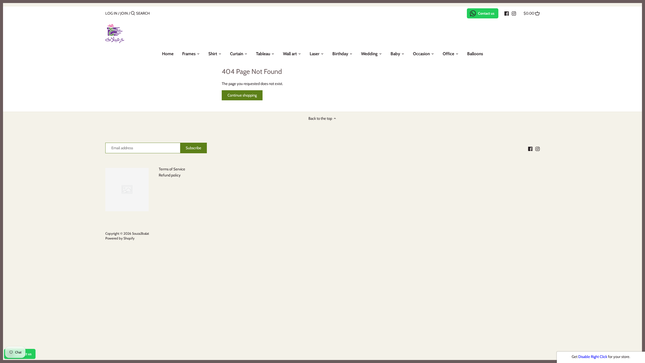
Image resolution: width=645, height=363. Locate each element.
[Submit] (133, 13)
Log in (111, 13)
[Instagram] (514, 13)
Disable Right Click (592, 356)
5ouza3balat (140, 233)
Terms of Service (172, 169)
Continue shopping (242, 95)
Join (124, 13)
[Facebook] (506, 13)
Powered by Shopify (120, 238)
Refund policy (170, 175)
